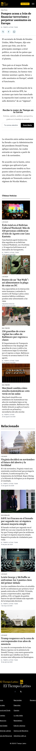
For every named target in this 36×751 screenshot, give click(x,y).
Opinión (16, 710)
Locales (5, 222)
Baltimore (6, 328)
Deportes (17, 705)
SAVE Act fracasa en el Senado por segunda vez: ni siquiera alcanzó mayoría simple (17, 521)
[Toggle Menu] (33, 4)
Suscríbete (25, 3)
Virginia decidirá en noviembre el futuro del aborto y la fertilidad (18, 462)
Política (4, 10)
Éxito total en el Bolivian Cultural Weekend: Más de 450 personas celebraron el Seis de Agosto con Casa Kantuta (16, 230)
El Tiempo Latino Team (9, 27)
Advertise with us (20, 736)
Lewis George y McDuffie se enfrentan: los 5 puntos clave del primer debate (16, 579)
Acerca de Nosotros (21, 731)
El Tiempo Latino (8, 414)
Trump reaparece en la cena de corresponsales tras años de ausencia (17, 641)
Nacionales (5, 515)
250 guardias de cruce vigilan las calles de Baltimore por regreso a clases (15, 335)
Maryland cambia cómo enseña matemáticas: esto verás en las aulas (16, 390)
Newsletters (18, 720)
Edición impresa (19, 726)
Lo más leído (18, 715)
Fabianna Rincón (8, 304)
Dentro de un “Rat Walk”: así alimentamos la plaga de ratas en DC (15, 282)
